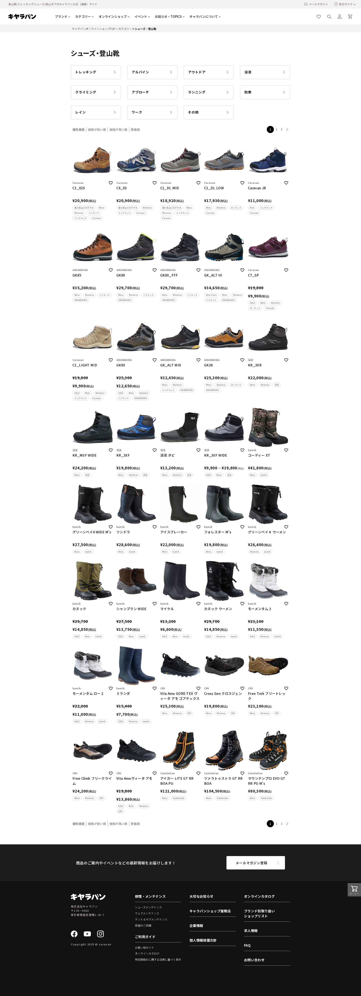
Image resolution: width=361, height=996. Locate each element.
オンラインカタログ (147, 953)
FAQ (247, 945)
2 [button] (276, 129)
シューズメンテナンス (148, 907)
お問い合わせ (254, 959)
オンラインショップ (113, 16)
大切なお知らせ (201, 896)
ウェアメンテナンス (147, 913)
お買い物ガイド (144, 948)
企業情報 (196, 925)
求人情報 (251, 930)
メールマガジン (318, 4)
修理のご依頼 (143, 925)
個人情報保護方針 (203, 940)
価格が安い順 (97, 129)
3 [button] (281, 129)
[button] (287, 129)
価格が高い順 (118, 129)
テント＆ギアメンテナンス (151, 919)
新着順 (135, 129)
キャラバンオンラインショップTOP (93, 29)
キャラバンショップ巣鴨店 (210, 910)
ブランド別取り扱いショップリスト (259, 913)
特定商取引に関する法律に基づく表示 (158, 959)
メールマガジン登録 (251, 862)
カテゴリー (125, 29)
